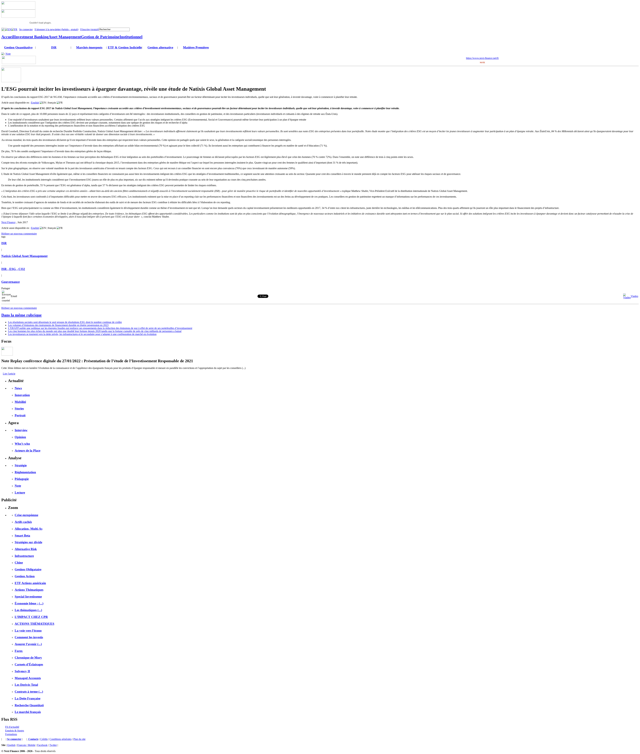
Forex (19, 651)
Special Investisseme (28, 596)
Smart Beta (22, 535)
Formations (11, 734)
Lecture (20, 492)
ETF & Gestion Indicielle (125, 47)
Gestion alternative (160, 47)
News (18, 388)
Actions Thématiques (29, 589)
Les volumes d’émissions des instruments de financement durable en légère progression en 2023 (58, 325)
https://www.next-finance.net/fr (482, 58)
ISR (53, 47)
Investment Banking (31, 37)
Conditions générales (61, 739)
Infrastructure (24, 556)
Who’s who (22, 443)
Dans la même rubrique (21, 315)
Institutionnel (131, 37)
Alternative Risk (26, 549)
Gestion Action (25, 576)
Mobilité (20, 402)
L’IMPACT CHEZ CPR (31, 617)
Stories (19, 408)
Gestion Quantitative (18, 47)
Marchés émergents (89, 47)
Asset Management (64, 37)
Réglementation (25, 472)
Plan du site (79, 739)
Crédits (44, 739)
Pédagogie (22, 479)
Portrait (20, 415)
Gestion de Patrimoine (100, 37)
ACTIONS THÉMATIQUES (34, 623)
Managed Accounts (28, 678)
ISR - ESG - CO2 (13, 269)
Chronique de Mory (28, 657)
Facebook (42, 745)
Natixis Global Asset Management (24, 256)
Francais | (22, 745)
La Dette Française (27, 698)
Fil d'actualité (12, 726)
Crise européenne (26, 515)
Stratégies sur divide (28, 542)
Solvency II (22, 671)
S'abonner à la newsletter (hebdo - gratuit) (56, 29)
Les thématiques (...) (28, 610)
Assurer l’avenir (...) (28, 644)
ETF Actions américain (30, 583)
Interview (21, 430)
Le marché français (28, 712)
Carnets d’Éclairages (29, 664)
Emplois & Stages (14, 730)
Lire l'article (9, 373)
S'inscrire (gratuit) (89, 29)
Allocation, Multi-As (28, 528)
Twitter (53, 745)
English (35, 102)
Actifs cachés (23, 522)
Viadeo (634, 296)
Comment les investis (29, 637)
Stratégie (21, 465)
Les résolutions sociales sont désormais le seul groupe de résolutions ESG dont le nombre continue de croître (65, 322)
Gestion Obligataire (28, 569)
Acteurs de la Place (27, 450)
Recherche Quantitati (29, 705)
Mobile (31, 745)
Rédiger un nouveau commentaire (19, 233)
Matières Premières (196, 47)
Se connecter (26, 29)
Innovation (22, 395)
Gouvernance (10, 282)
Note (8, 53)
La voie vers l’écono (28, 630)
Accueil (7, 37)
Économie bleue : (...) (29, 603)
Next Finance (8, 222)
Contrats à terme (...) (29, 691)
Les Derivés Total (26, 684)
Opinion (20, 437)
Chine (19, 562)
